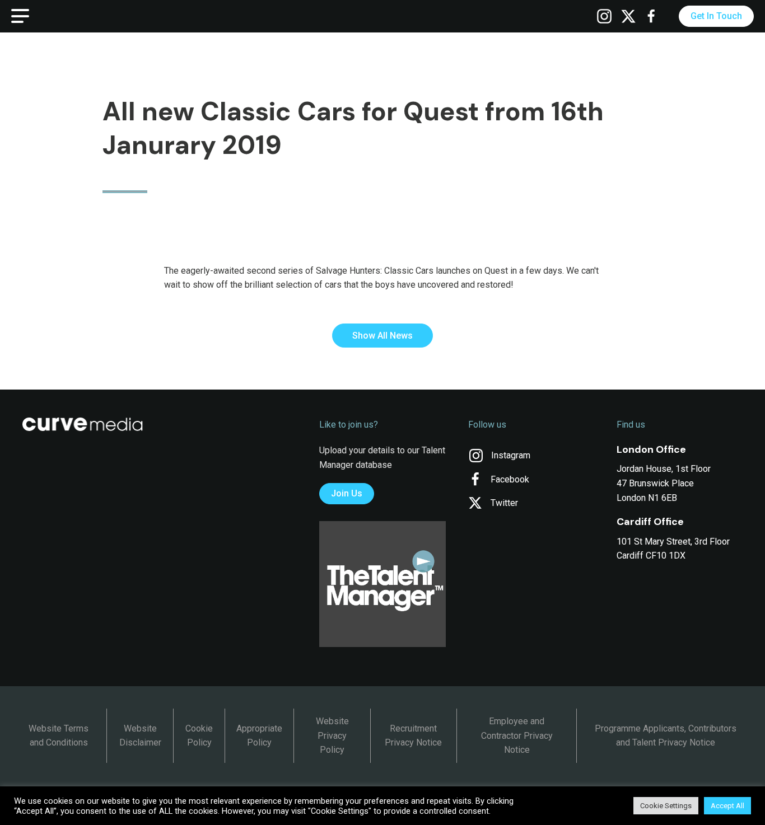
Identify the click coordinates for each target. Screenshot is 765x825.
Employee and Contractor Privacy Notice (517, 735)
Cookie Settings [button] (666, 805)
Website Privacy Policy (332, 735)
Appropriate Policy (259, 735)
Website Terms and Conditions (58, 735)
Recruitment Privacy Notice (413, 735)
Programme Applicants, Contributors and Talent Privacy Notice (665, 735)
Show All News (382, 335)
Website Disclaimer (140, 735)
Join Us (346, 493)
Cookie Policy (199, 735)
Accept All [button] (727, 805)
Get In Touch (716, 16)
